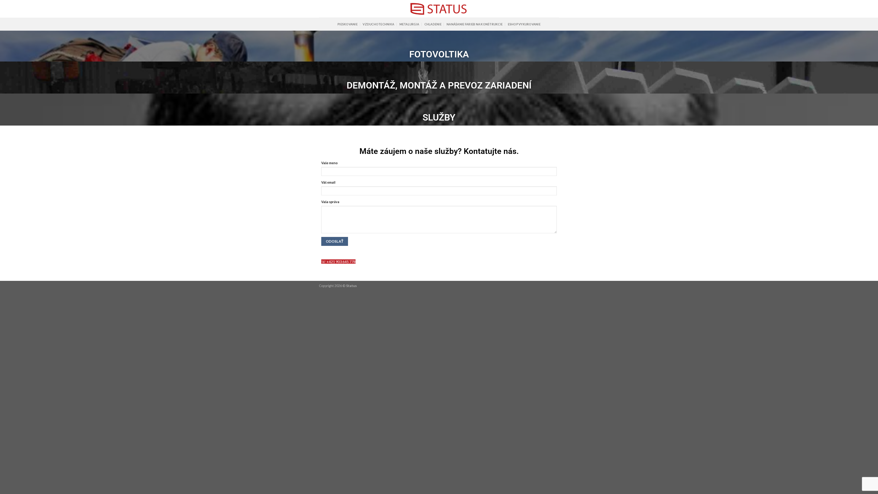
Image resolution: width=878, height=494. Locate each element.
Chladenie (433, 24)
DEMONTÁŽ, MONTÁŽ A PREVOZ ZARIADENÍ (439, 85)
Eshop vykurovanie (524, 24)
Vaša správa (330, 202)
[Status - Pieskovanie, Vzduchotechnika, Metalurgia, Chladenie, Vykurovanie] (439, 9)
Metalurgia (409, 24)
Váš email (328, 182)
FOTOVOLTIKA (439, 54)
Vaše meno (329, 163)
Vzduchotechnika (378, 24)
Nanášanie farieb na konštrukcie (475, 24)
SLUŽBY (439, 117)
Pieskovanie (347, 24)
